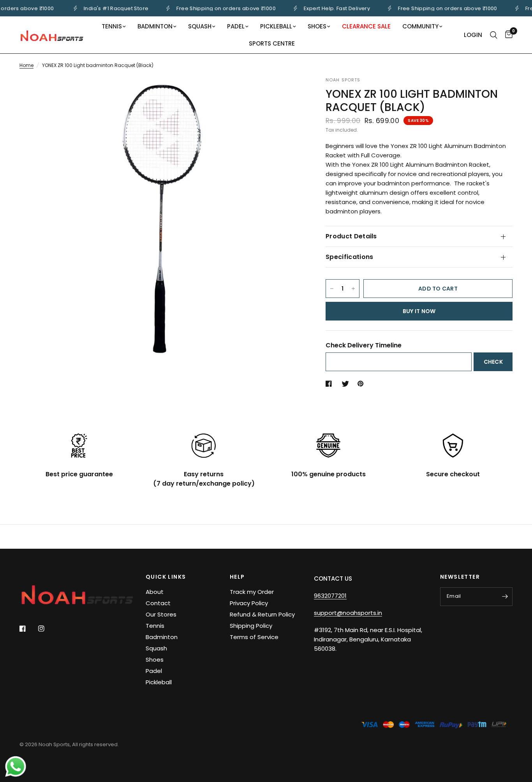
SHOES (317, 26)
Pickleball (159, 682)
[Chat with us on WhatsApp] (15, 766)
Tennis (155, 626)
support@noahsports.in (348, 613)
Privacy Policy (249, 603)
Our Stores (161, 614)
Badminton (162, 637)
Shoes (155, 659)
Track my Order (252, 592)
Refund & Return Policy (262, 614)
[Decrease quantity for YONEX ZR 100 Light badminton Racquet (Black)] (332, 289)
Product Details (351, 236)
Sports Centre (272, 43)
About (155, 592)
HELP (237, 576)
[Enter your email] (505, 596)
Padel (154, 671)
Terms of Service (254, 637)
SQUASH (199, 26)
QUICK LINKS (166, 576)
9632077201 (330, 596)
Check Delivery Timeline (364, 345)
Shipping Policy (251, 626)
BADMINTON (155, 26)
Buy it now (419, 311)
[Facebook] (28, 628)
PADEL (236, 26)
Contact (158, 603)
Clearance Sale (366, 26)
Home (26, 65)
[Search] (493, 34)
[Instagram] (46, 628)
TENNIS (112, 26)
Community (420, 26)
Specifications (349, 256)
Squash (156, 648)
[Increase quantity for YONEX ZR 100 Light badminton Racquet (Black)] (353, 289)
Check (493, 362)
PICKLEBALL (276, 26)
